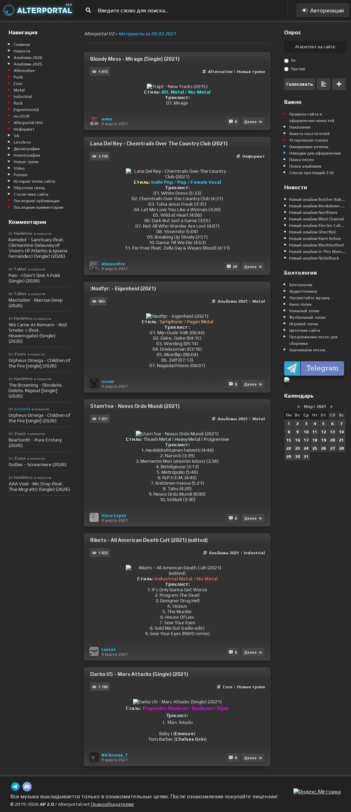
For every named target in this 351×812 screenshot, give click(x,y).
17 (306, 440)
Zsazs (20, 354)
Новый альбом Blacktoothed (316, 245)
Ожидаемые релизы (308, 146)
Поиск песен (301, 159)
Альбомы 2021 (233, 301)
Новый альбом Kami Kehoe (315, 238)
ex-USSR (21, 116)
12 (323, 431)
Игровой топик (303, 324)
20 (332, 440)
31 (306, 456)
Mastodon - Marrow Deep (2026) (36, 302)
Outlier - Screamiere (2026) (37, 464)
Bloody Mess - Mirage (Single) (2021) (135, 59)
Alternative (220, 71)
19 (323, 440)
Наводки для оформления (315, 153)
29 (288, 456)
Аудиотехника (303, 291)
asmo (106, 119)
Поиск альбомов (305, 166)
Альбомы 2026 (28, 57)
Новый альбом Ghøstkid (312, 232)
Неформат (253, 156)
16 (297, 440)
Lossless (22, 142)
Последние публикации (37, 200)
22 (288, 448)
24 (306, 448)
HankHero (23, 233)
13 (332, 431)
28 (341, 448)
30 (297, 456)
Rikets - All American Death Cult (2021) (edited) (149, 540)
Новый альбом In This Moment (318, 251)
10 (306, 431)
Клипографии (27, 155)
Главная (22, 44)
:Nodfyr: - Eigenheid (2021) (123, 288)
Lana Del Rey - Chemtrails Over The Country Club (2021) (159, 143)
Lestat (108, 649)
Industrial (254, 552)
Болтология (300, 284)
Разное (21, 174)
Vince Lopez (113, 515)
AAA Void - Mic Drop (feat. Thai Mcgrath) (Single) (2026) (39, 486)
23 (297, 448)
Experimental (26, 109)
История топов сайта (34, 181)
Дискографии (27, 148)
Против (297, 68)
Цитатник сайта (304, 330)
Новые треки (251, 71)
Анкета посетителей (309, 133)
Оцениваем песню (307, 350)
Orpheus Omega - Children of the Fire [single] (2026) (39, 362)
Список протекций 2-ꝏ (311, 172)
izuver (107, 381)
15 (288, 440)
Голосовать (299, 84)
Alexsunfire (113, 264)
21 (341, 440)
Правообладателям (112, 804)
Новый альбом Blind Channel (316, 219)
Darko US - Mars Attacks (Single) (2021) (139, 674)
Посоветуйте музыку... (311, 297)
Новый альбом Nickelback (314, 258)
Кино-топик (300, 304)
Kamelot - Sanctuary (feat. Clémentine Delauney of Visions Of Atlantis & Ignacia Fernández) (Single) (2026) (38, 248)
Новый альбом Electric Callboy (318, 225)
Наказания (300, 127)
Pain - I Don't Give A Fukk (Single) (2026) (34, 277)
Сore (227, 686)
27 (332, 448)
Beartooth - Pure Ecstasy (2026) (35, 442)
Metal (258, 301)
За (292, 60)
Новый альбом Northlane (313, 212)
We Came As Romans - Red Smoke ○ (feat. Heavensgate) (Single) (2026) (38, 333)
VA (16, 135)
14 (341, 431)
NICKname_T (114, 755)
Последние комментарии (38, 207)
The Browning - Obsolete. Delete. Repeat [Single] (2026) (36, 390)
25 (314, 448)
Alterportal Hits (28, 122)
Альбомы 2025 (28, 64)
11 (314, 431)
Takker (20, 269)
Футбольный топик (307, 317)
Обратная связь (29, 187)
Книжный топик (304, 310)
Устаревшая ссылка (308, 140)
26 (323, 448)
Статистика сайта (31, 194)
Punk (18, 77)
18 (314, 440)
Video (19, 168)
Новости (22, 51)
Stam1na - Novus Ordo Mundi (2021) (135, 406)
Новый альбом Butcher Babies (318, 199)
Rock (18, 103)
